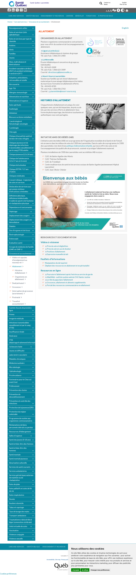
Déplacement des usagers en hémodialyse (20, 221)
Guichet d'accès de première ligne (20, 309)
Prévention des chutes (18, 390)
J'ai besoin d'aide (15, 347)
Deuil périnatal (18, 283)
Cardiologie (14, 128)
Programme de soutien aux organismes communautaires (20, 419)
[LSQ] (114, 11)
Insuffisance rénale (16, 332)
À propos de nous (105, 16)
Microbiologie (14, 367)
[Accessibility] (118, 11)
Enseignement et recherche (52, 16)
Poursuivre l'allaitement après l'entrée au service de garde (70, 274)
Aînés (11, 49)
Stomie (12, 499)
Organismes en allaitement (21, 278)
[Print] (127, 11)
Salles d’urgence (15, 436)
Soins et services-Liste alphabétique (18, 33)
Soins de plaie (14, 484)
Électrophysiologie (16, 234)
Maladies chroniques (17, 359)
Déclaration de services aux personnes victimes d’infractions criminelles (20, 189)
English (125, 28)
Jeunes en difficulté (16, 351)
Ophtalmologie (15, 371)
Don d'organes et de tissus (19, 230)
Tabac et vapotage (16, 507)
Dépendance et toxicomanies (20, 207)
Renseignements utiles (18, 28)
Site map (58, 559)
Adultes (12, 45)
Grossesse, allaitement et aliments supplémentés (66, 282)
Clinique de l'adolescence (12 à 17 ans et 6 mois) (19, 159)
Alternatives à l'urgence (18, 101)
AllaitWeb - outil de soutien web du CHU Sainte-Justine (68, 277)
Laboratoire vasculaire (18, 355)
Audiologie (13, 109)
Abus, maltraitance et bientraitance (17, 63)
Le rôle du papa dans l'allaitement (60, 280)
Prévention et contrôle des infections (19, 402)
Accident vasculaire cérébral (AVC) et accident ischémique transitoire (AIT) (20, 71)
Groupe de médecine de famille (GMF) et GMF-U (21, 248)
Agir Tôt (12, 88)
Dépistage (13, 211)
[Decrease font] (106, 11)
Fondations (91, 16)
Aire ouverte (14, 84)
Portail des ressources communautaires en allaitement (68, 285)
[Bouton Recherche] (28, 2)
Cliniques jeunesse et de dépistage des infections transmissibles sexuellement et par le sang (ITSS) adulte (21, 146)
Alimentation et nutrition (19, 96)
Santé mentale (15, 455)
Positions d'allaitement (56, 251)
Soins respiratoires (16, 495)
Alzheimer (13, 113)
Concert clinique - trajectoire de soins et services (20, 181)
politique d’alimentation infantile (79, 146)
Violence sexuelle (16, 539)
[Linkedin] (13, 10)
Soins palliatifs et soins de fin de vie (20, 489)
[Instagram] (22, 10)
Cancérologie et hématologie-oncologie (18, 122)
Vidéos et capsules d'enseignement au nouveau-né (19, 260)
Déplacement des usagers (19, 216)
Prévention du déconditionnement (17, 395)
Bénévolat (79, 16)
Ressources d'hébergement (20, 431)
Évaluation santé (15, 243)
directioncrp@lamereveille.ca (60, 72)
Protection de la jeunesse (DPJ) (21, 407)
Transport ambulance (17, 515)
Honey (11, 314)
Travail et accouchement (18, 302)
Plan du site (123, 4)
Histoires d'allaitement (20, 271)
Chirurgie (13, 132)
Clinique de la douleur (17, 165)
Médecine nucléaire (16, 363)
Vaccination (13, 530)
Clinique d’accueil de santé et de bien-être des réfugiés (20, 137)
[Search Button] (101, 4)
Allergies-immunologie (18, 92)
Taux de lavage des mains (19, 511)
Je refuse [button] (85, 570)
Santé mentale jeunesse (18, 459)
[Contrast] (123, 11)
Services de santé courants (19, 467)
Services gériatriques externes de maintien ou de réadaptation (21, 477)
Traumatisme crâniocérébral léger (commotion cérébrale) (20, 521)
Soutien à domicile (16, 503)
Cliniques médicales (17, 176)
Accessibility (51, 559)
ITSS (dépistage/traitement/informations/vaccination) (22, 341)
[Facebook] (9, 10)
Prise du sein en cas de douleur (59, 249)
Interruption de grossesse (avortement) (22, 292)
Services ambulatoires (18, 471)
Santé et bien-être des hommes (18, 449)
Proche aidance (15, 375)
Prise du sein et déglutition (57, 246)
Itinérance (13, 336)
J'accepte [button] (75, 570)
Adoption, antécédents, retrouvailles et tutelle (18, 79)
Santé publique (32, 16)
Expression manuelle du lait (57, 254)
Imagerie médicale (16, 318)
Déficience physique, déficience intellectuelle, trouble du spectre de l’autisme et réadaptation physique (21, 199)
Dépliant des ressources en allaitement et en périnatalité (67, 266)
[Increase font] (111, 11)
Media (106, 4)
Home (9, 22)
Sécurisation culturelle (18, 463)
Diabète (12, 226)
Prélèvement (14, 386)
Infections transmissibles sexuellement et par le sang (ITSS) (19, 325)
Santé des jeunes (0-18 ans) (20, 440)
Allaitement (17, 266)
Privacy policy (65, 559)
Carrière (69, 16)
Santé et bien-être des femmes (21, 444)
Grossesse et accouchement (39, 22)
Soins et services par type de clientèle (20, 40)
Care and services (16, 16)
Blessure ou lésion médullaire (20, 117)
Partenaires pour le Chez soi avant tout (20, 380)
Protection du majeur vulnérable (17, 413)
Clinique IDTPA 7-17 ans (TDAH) (18, 170)
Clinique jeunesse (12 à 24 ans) (21, 154)
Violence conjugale (16, 534)
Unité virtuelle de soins (18, 526)
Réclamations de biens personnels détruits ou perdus (21, 426)
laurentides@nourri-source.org (63, 91)
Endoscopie (13, 239)
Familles (12, 54)
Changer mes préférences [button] (100, 570)
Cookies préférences (8, 574)
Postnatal (16, 297)
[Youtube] (25, 10)
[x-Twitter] (18, 10)
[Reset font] (108, 11)
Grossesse (16, 287)
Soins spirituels (15, 105)
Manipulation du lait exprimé (56, 263)
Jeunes (12, 58)
